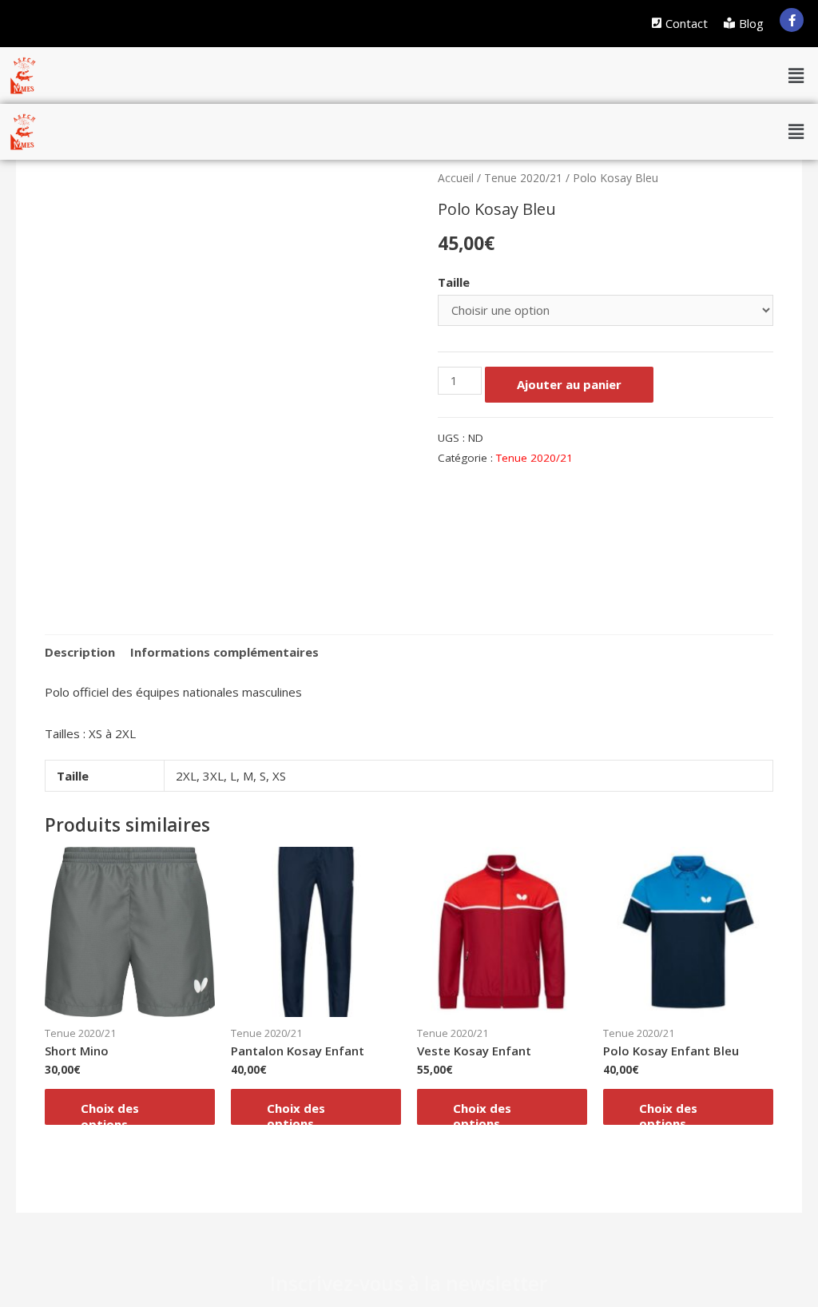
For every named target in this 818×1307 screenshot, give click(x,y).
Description (80, 652)
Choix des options (110, 1112)
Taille (454, 282)
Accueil (456, 177)
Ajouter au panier (569, 384)
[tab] (80, 652)
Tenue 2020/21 (523, 177)
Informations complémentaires (224, 652)
